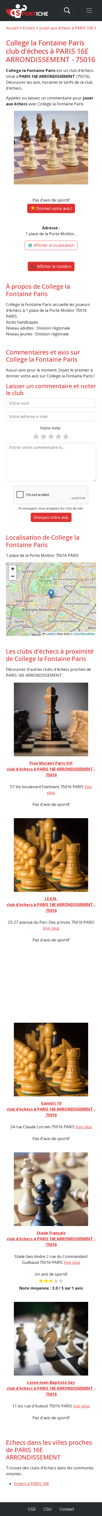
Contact (67, 1509)
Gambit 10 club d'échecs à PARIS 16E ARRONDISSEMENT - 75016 (51, 1109)
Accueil (12, 28)
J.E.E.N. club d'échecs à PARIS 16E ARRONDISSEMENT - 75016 (51, 904)
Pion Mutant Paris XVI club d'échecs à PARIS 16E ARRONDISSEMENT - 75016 (51, 769)
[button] (51, 594)
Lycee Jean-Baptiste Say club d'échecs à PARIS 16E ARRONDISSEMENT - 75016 (51, 1388)
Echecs (29, 28)
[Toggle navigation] (89, 10)
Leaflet (50, 634)
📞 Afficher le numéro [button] (51, 266)
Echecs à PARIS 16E (31, 1483)
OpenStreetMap (84, 634)
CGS (32, 1509)
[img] (51, 599)
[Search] (67, 10)
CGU (48, 1509)
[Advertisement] (51, 978)
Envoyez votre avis (51, 517)
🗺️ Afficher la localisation (51, 245)
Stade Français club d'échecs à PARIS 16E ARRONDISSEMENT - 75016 (51, 1238)
